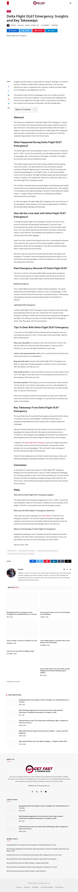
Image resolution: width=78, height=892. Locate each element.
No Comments (45, 25)
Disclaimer (35, 887)
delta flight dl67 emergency (35, 443)
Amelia (14, 25)
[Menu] (8, 3)
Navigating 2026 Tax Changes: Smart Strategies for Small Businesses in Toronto (22, 613)
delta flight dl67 (12, 550)
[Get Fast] (39, 3)
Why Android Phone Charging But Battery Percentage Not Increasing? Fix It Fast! (32, 867)
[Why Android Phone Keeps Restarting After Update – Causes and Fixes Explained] (12, 733)
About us (19, 887)
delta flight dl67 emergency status (47, 550)
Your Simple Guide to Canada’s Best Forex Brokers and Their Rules (55, 641)
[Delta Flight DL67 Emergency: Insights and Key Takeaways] (39, 56)
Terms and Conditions (47, 887)
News (8, 11)
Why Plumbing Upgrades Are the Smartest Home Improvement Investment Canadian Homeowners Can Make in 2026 (41, 711)
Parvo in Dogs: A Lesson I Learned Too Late (22, 640)
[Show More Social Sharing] (60, 30)
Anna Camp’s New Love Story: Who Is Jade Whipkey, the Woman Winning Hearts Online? (55, 671)
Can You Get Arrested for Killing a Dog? (20, 651)
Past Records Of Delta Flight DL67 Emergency (21, 553)
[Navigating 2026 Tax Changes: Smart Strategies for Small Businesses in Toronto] (22, 601)
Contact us (27, 887)
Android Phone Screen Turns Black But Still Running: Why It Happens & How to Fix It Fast (43, 722)
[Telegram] (8, 103)
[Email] (8, 108)
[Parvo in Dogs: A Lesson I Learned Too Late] (22, 629)
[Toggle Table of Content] (34, 109)
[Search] (70, 3)
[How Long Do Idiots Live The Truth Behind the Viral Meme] (55, 601)
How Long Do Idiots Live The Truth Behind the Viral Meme (55, 613)
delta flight (46, 516)
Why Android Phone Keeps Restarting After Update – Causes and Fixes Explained (43, 732)
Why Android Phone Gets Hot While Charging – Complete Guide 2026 (43, 741)
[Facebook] (8, 87)
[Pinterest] (8, 99)
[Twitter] (8, 91)
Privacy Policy (59, 887)
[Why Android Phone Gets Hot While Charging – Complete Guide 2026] (12, 743)
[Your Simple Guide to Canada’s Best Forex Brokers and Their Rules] (55, 629)
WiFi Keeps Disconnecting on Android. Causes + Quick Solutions (26, 871)
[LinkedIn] (8, 95)
